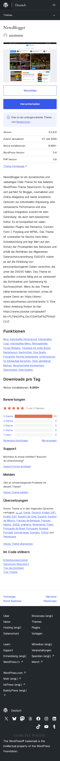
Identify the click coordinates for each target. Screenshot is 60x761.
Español (42, 516)
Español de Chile (27, 516)
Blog (5, 339)
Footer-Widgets (11, 348)
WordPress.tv (13, 662)
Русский (8, 532)
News (6, 621)
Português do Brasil (14, 528)
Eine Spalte (39, 352)
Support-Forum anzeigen (17, 466)
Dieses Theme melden (15, 492)
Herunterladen (30, 104)
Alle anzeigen (49, 440)
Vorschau (30, 90)
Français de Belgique (28, 520)
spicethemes (16, 35)
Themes (7, 15)
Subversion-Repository (16, 564)
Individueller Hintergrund (23, 339)
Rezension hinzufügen (15, 440)
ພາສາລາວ (26, 524)
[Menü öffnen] (54, 5)
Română (43, 528)
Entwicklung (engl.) (14, 656)
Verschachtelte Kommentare (28, 365)
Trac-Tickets (10, 572)
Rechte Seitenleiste (27, 356)
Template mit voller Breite (36, 348)
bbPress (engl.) (14, 684)
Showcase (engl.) (42, 616)
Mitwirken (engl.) (42, 644)
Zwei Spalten (25, 369)
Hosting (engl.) (12, 627)
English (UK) (49, 512)
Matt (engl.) (12, 678)
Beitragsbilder (40, 343)
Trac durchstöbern (13, 568)
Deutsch (36, 512)
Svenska (35, 532)
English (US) (10, 516)
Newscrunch (23, 121)
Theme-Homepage (13, 166)
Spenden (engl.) (43, 656)
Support (8, 650)
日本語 (16, 524)
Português (32, 528)
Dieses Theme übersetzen (18, 543)
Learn (6, 644)
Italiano (7, 524)
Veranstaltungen (41, 650)
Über (6, 616)
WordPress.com (14, 672)
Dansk (27, 512)
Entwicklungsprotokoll (15, 560)
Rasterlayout (10, 352)
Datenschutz (11, 633)
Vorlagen (37, 633)
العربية (19, 512)
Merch (37, 662)
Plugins (36, 627)
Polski (50, 524)
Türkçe (45, 532)
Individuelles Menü (20, 343)
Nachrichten (25, 352)
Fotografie (9, 356)
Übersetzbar (10, 369)
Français (45, 520)
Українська (9, 536)
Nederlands (38, 524)
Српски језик (21, 532)
